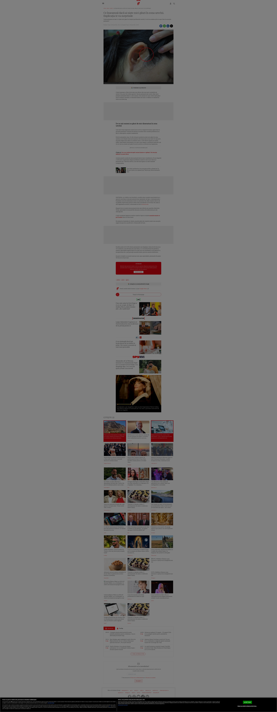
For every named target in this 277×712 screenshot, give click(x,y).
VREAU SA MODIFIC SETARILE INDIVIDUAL (247, 706)
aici (109, 706)
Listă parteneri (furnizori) (123, 705)
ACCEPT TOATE (247, 702)
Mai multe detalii (51, 702)
